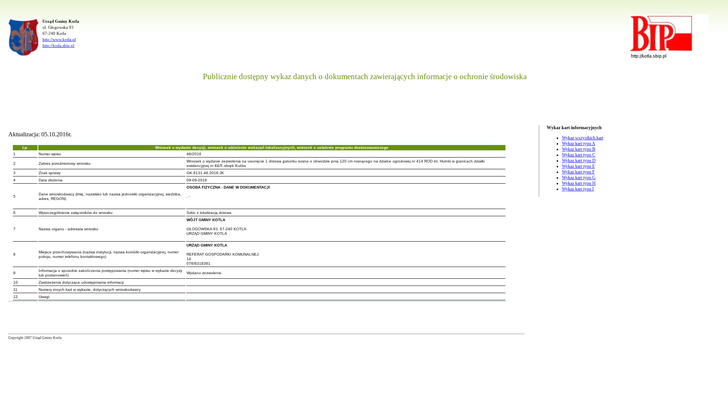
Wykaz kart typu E (578, 166)
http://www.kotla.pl (59, 39)
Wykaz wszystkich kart (582, 137)
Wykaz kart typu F (578, 172)
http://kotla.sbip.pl (58, 45)
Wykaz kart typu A (578, 143)
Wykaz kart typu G (579, 177)
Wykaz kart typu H (579, 183)
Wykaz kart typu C (578, 155)
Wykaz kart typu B (578, 149)
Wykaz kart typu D (579, 160)
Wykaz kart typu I (578, 189)
